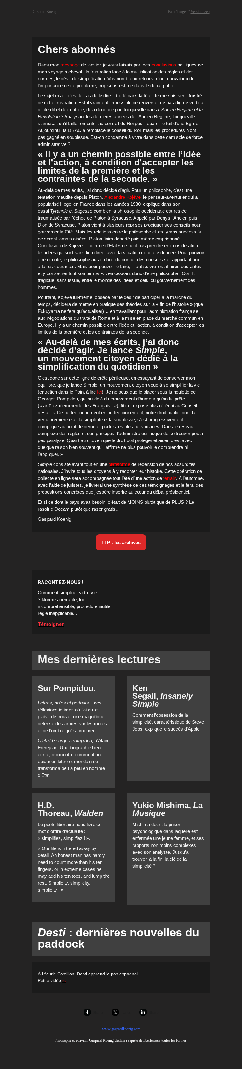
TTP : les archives (121, 542)
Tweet (126, 1012)
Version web (200, 11)
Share (98, 1012)
